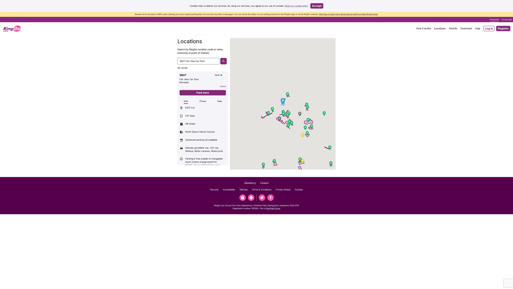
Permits (453, 28)
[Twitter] (262, 200)
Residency (250, 183)
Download (466, 28)
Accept (317, 5)
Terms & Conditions (261, 189)
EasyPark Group (273, 208)
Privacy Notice (283, 189)
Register (503, 28)
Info (186, 101)
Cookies (299, 189)
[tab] (185, 101)
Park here (203, 92)
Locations (440, 28)
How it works (423, 28)
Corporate (507, 19)
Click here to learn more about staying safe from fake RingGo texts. (348, 14)
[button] (287, 94)
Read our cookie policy (296, 6)
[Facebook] (270, 200)
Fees (219, 101)
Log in (489, 28)
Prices (203, 101)
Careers (264, 183)
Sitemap (243, 189)
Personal (494, 19)
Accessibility (229, 189)
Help (477, 28)
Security (214, 189)
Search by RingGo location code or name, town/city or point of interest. (200, 51)
